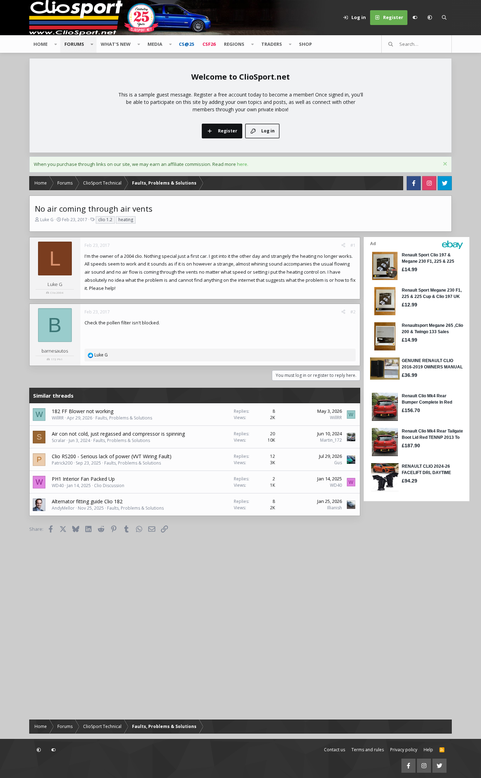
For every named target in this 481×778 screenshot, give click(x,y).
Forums (74, 44)
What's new (116, 44)
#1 (353, 245)
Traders (271, 44)
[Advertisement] (408, 608)
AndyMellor (63, 508)
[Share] (343, 245)
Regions (234, 44)
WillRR (58, 418)
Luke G (47, 220)
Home (40, 44)
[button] (429, 17)
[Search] (444, 17)
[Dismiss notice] (444, 164)
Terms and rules (367, 750)
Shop (305, 44)
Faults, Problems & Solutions (123, 418)
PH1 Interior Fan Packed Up (83, 478)
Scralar (58, 440)
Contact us (334, 750)
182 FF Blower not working (82, 411)
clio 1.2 (105, 220)
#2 (353, 312)
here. (242, 164)
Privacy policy (403, 750)
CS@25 (186, 44)
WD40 (58, 485)
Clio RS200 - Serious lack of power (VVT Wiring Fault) (111, 456)
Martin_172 (331, 440)
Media (155, 44)
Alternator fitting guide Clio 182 (87, 501)
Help (428, 750)
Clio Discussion (109, 485)
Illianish (334, 508)
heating (125, 220)
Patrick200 (62, 463)
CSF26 (208, 44)
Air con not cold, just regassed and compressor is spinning (118, 433)
